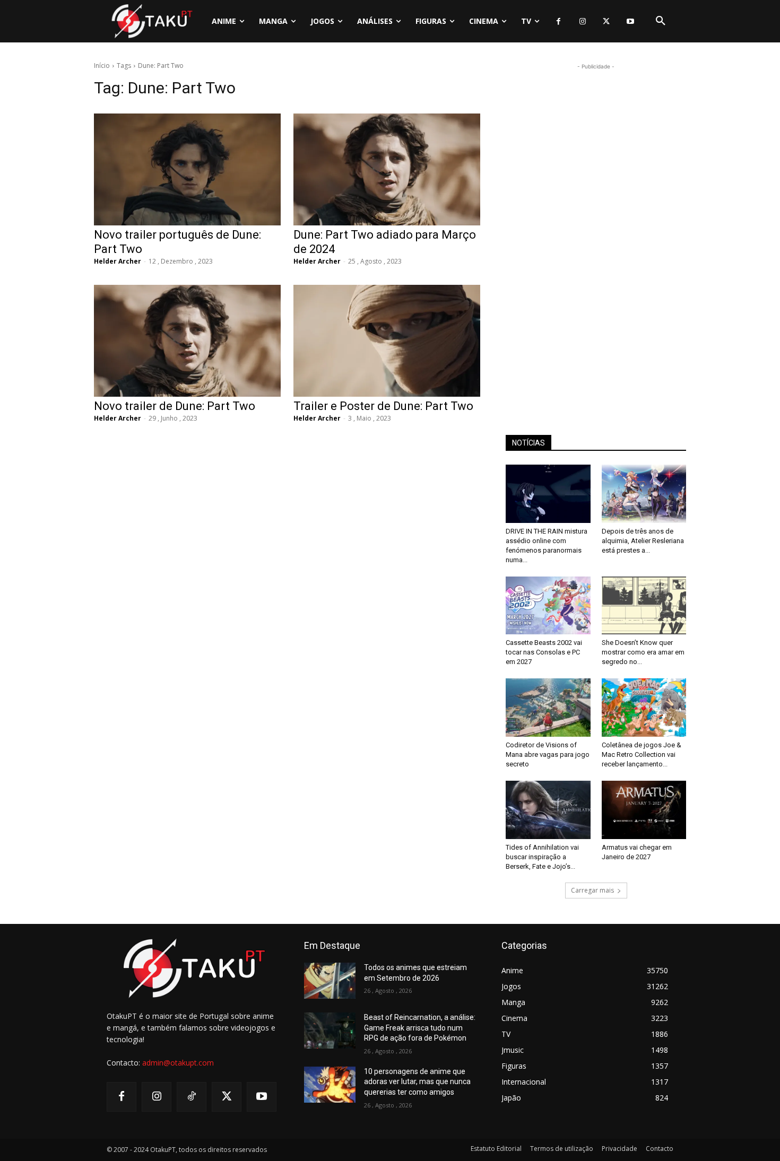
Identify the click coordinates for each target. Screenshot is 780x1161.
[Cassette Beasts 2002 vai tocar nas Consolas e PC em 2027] (548, 606)
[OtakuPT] (151, 21)
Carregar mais (592, 890)
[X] (606, 21)
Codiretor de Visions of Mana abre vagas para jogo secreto (548, 754)
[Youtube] (630, 21)
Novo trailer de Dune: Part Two (174, 406)
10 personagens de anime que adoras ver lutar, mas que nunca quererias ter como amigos (417, 1081)
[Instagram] (582, 21)
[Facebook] (558, 21)
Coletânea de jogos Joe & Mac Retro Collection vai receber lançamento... (641, 754)
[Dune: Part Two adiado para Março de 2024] (386, 169)
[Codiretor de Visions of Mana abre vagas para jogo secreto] (548, 707)
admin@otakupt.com (178, 1063)
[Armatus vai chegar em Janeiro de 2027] (644, 810)
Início (102, 65)
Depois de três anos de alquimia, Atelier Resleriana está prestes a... (643, 540)
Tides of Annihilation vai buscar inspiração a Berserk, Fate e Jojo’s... (542, 856)
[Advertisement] (595, 231)
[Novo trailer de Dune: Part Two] (187, 341)
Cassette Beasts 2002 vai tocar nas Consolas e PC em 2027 (544, 652)
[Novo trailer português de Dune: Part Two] (187, 169)
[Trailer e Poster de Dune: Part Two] (386, 341)
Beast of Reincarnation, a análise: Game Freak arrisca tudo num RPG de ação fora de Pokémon (419, 1027)
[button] (660, 21)
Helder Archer (117, 261)
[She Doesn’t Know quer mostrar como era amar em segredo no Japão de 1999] (644, 606)
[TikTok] (191, 1097)
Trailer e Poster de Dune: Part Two (383, 406)
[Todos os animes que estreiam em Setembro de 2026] (330, 981)
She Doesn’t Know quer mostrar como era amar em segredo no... (643, 652)
